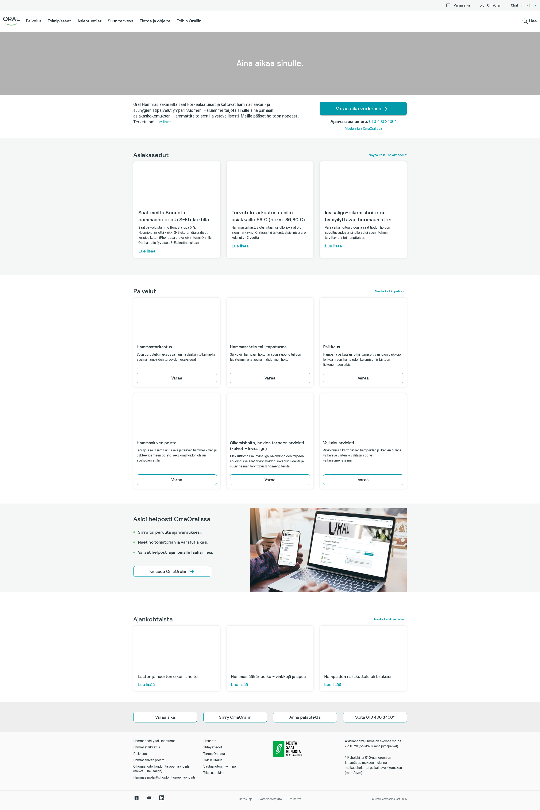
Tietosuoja (245, 799)
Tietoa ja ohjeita (155, 21)
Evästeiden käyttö (270, 799)
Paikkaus (140, 754)
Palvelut (33, 21)
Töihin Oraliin (189, 21)
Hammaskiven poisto (149, 760)
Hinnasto (209, 741)
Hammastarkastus (146, 747)
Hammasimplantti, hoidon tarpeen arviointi (164, 777)
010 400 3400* (382, 121)
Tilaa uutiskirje (213, 773)
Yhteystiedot (212, 747)
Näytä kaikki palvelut (391, 291)
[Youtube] (149, 800)
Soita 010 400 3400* (375, 717)
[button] (531, 5)
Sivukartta (294, 799)
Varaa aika (462, 5)
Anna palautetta (305, 717)
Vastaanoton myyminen (220, 766)
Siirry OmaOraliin (235, 717)
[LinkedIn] (162, 800)
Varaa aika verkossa (359, 108)
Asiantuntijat (89, 21)
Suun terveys (120, 21)
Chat (514, 5)
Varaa (176, 378)
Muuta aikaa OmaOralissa (363, 129)
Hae (532, 21)
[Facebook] (136, 800)
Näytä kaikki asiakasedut (388, 155)
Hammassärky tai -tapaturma (154, 741)
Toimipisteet (59, 21)
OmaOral (494, 5)
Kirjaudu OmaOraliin (168, 571)
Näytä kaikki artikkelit (390, 619)
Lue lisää (163, 121)
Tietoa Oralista (214, 754)
